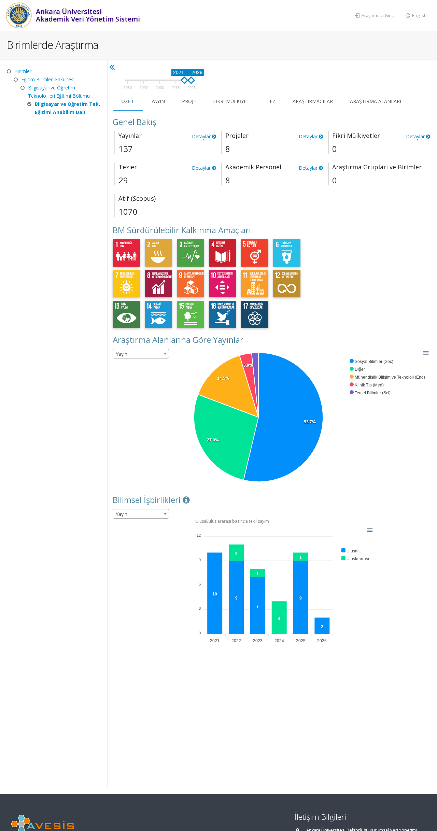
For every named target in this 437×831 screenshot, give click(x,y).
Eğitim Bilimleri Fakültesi (47, 79)
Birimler (22, 71)
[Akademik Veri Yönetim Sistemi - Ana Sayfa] (19, 15)
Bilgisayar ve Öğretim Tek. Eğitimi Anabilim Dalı (67, 108)
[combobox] (141, 353)
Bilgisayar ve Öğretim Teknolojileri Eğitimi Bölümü (59, 91)
